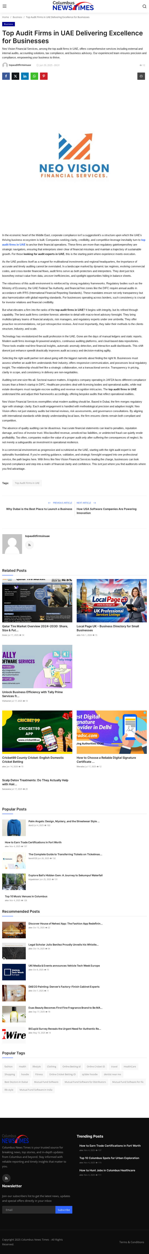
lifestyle (37, 1066)
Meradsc (81, 766)
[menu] (4, 6)
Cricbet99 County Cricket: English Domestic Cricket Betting (33, 759)
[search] (144, 6)
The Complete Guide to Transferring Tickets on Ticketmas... (65, 854)
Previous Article (62, 502)
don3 (31, 825)
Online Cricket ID (96, 1066)
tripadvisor (34, 879)
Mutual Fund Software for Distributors (85, 1082)
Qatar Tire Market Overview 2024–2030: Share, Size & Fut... (35, 628)
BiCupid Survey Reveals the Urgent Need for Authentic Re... (65, 1028)
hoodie (25, 1074)
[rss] (6, 1178)
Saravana (6, 789)
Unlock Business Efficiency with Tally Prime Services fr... (32, 694)
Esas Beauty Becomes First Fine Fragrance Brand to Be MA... (65, 1007)
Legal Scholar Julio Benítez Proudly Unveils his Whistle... (64, 944)
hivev (4, 635)
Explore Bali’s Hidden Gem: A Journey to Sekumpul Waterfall (66, 875)
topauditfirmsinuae (37, 536)
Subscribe (64, 1210)
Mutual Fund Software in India (36, 1089)
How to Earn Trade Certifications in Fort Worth (33, 842)
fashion (9, 1066)
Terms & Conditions (131, 1242)
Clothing (51, 1066)
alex (78, 635)
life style (9, 1089)
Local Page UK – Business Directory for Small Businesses (108, 628)
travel (114, 1066)
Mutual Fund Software (46, 1082)
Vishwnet (6, 700)
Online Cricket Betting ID (62, 1074)
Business (17, 17)
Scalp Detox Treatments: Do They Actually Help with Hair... (35, 782)
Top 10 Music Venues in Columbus (26, 896)
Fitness (39, 1074)
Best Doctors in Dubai (16, 1082)
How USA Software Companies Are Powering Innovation (106, 511)
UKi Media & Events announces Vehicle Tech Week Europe (64, 965)
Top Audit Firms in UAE (27, 483)
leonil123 (33, 858)
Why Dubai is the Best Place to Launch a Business (39, 509)
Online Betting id (71, 1066)
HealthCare (130, 1066)
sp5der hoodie (90, 1074)
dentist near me (112, 1074)
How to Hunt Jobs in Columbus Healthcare (107, 1170)
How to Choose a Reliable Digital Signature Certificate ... (106, 759)
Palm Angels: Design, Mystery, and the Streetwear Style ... (64, 821)
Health (22, 1066)
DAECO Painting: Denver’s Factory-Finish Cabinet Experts (64, 986)
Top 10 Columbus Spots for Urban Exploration (109, 1158)
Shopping (10, 1074)
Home (5, 17)
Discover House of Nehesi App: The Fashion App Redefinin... (66, 923)
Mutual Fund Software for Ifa (127, 1082)
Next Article (84, 502)
